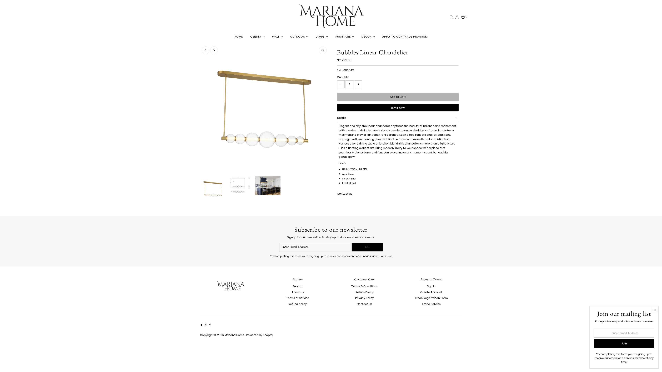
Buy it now (398, 108)
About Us (298, 292)
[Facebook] (201, 325)
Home (238, 37)
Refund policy (297, 304)
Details (341, 118)
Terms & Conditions (364, 286)
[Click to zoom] (323, 50)
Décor (366, 37)
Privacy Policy (364, 298)
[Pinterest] (210, 325)
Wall (276, 37)
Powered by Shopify (259, 335)
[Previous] (205, 50)
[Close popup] (654, 310)
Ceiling (256, 37)
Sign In (431, 286)
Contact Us (364, 304)
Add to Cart (398, 97)
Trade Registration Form (431, 298)
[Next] (214, 50)
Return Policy (364, 292)
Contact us (344, 193)
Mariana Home (234, 335)
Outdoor (297, 37)
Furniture (343, 37)
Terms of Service (297, 298)
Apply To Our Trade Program (405, 37)
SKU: (340, 70)
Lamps (320, 37)
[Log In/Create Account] (457, 17)
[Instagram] (206, 325)
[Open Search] (451, 17)
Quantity (343, 77)
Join (367, 247)
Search (297, 286)
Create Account (431, 292)
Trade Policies (431, 304)
